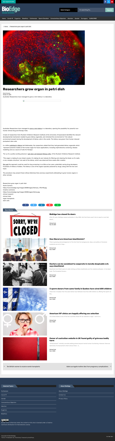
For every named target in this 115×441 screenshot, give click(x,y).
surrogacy (84, 18)
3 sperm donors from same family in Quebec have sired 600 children (81, 289)
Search (109, 10)
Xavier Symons (6, 93)
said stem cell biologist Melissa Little (39, 154)
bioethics (25, 18)
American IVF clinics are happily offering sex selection (74, 313)
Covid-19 (10, 18)
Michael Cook (53, 223)
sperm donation (44, 18)
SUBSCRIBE (93, 18)
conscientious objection (58, 18)
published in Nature (16, 145)
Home (4, 18)
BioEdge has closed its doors (63, 214)
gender (77, 18)
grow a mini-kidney (36, 128)
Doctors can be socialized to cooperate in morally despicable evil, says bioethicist (79, 265)
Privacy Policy (63, 398)
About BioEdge (63, 391)
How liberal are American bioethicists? (67, 239)
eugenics (18, 18)
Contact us (62, 395)
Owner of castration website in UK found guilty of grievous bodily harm (79, 339)
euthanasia (33, 18)
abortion (70, 18)
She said (5, 164)
